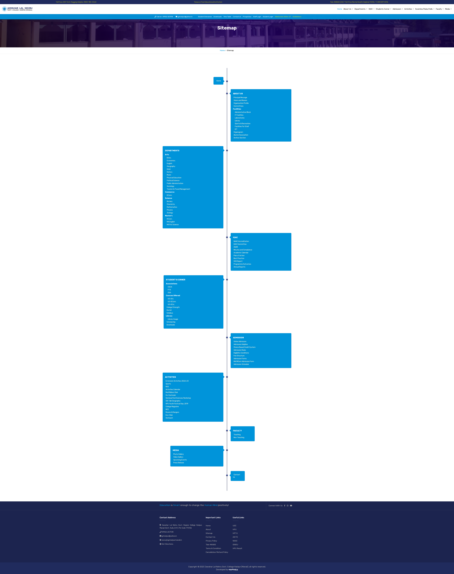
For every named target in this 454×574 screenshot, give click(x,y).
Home (339, 9)
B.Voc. (169, 158)
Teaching (237, 435)
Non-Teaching (239, 437)
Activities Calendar (173, 390)
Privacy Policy (211, 541)
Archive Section (240, 138)
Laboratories (239, 118)
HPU (234, 529)
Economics (171, 161)
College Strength (173, 307)
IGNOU (235, 545)
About (208, 529)
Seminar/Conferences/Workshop (178, 398)
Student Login (268, 17)
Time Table (227, 17)
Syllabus (170, 313)
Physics (170, 210)
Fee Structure (239, 356)
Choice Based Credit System (244, 347)
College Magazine (172, 407)
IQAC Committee (240, 244)
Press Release (178, 463)
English (169, 164)
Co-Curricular (171, 395)
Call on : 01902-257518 (165, 17)
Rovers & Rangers (172, 412)
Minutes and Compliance (243, 250)
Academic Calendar (241, 253)
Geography (171, 166)
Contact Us (237, 17)
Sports (168, 384)
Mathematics (172, 207)
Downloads (218, 17)
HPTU (235, 533)
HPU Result (237, 548)
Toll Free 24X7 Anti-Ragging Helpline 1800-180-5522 (76, 2)
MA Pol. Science (173, 225)
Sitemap (209, 533)
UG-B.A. (171, 299)
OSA (169, 293)
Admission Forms (240, 359)
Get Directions (167, 544)
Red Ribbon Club (172, 392)
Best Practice (239, 258)
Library (237, 121)
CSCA (170, 287)
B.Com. (169, 195)
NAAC (235, 541)
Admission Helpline (241, 344)
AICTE (235, 537)
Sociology (170, 186)
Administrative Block (243, 112)
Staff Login (257, 17)
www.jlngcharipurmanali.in (172, 540)
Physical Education (174, 178)
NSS (167, 387)
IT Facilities (239, 115)
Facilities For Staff (242, 126)
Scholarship (171, 322)
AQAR (236, 247)
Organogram (238, 132)
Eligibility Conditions (241, 353)
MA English (171, 222)
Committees (238, 106)
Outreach (169, 418)
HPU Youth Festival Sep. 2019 (177, 404)
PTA (169, 290)
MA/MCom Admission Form (244, 361)
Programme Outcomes (242, 264)
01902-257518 (167, 532)
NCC (167, 409)
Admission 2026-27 (283, 17)
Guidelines (297, 17)
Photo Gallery (178, 454)
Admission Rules (240, 350)
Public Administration (175, 183)
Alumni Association (241, 135)
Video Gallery (178, 457)
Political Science (173, 181)
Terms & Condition (213, 548)
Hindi (168, 169)
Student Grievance (205, 17)
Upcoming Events (180, 460)
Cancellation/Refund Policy (217, 552)
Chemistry (171, 204)
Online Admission (240, 342)
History (169, 172)
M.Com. (169, 219)
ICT (236, 129)
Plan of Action (239, 256)
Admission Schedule (241, 364)
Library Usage (173, 319)
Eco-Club (169, 415)
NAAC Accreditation (241, 241)
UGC (234, 526)
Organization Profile (241, 103)
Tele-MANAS (211, 545)
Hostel (169, 310)
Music (169, 175)
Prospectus (247, 17)
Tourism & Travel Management (178, 189)
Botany (169, 201)
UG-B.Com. (172, 302)
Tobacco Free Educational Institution (208, 2)
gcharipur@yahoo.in (185, 17)
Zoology (170, 213)
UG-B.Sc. (171, 304)
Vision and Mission (240, 100)
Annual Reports (239, 267)
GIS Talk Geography (173, 401)
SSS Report (238, 261)
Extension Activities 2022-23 (177, 381)
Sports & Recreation (242, 124)
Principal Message (240, 98)
